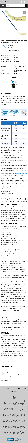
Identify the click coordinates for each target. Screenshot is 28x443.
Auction (16, 74)
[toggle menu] (2, 5)
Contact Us (14, 391)
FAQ (25, 388)
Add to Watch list (14, 51)
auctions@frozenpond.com (19, 173)
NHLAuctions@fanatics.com (8, 371)
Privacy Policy (18, 388)
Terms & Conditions (6, 388)
